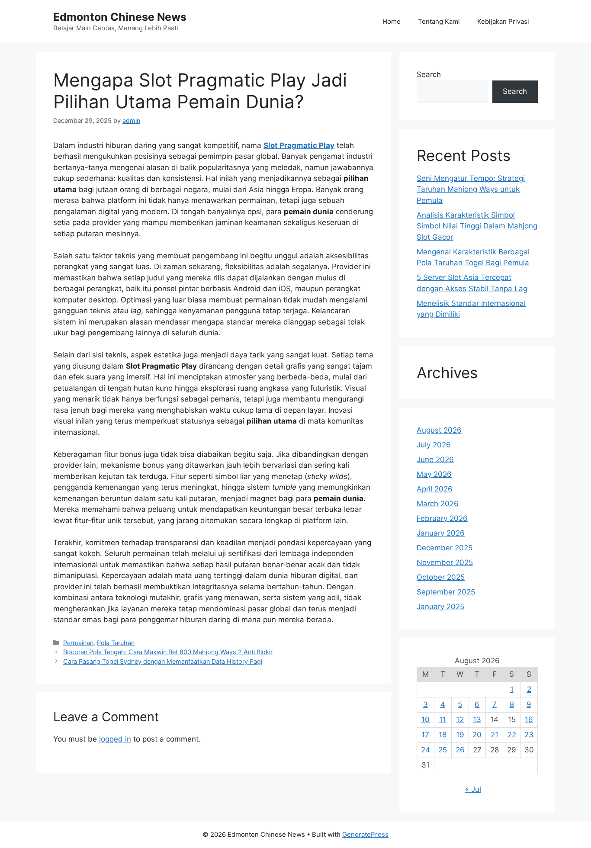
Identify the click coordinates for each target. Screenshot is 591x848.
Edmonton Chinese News (119, 16)
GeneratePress (365, 834)
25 (442, 749)
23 (528, 734)
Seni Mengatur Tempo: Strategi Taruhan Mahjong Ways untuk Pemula (471, 189)
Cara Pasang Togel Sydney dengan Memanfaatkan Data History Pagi (162, 661)
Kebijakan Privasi (503, 21)
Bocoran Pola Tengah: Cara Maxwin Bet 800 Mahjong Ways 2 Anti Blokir (168, 651)
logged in (115, 739)
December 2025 (444, 547)
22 (511, 734)
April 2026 (435, 489)
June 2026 (435, 459)
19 (460, 734)
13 (477, 719)
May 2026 (434, 474)
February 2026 (442, 518)
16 (529, 719)
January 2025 (440, 606)
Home (391, 21)
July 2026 (434, 444)
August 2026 (439, 430)
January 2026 (441, 533)
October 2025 (441, 577)
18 (442, 734)
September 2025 (446, 592)
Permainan (78, 642)
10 (425, 719)
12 (460, 719)
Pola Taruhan (116, 642)
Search (429, 74)
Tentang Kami (439, 21)
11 (442, 719)
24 (425, 749)
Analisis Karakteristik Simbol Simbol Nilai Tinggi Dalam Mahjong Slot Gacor (477, 226)
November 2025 (445, 562)
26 (460, 749)
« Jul (473, 789)
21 (494, 734)
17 (425, 734)
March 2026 (438, 503)
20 (477, 734)
